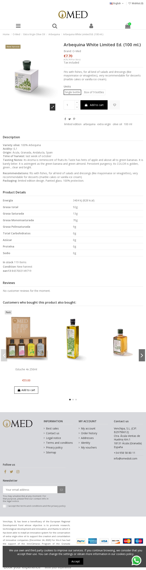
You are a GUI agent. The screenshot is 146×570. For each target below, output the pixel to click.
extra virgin (104, 124)
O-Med (76, 51)
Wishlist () (137, 3)
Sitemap (51, 452)
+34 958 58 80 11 (124, 453)
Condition (9, 266)
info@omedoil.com (125, 458)
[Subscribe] (61, 489)
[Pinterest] (74, 119)
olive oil (117, 124)
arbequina (89, 124)
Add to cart (97, 105)
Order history (89, 433)
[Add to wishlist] (114, 105)
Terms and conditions (59, 442)
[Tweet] (69, 119)
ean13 (7, 271)
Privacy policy (54, 447)
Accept (75, 561)
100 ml (128, 124)
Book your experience (58, 567)
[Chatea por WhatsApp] (136, 560)
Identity (85, 442)
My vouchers (89, 447)
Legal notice (53, 438)
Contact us (52, 433)
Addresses (87, 438)
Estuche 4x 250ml (26, 369)
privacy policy (58, 505)
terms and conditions (31, 505)
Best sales (52, 428)
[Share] (65, 119)
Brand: (68, 51)
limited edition (73, 124)
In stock (8, 262)
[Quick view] (29, 364)
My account (88, 428)
